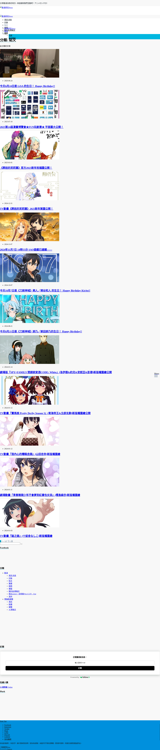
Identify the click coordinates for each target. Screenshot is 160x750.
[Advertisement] (17, 558)
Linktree (7, 737)
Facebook (7, 725)
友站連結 (7, 739)
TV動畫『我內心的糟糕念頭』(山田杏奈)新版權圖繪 (30, 454)
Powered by (74, 677)
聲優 (10, 583)
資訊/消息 (8, 20)
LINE (6, 733)
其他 (10, 596)
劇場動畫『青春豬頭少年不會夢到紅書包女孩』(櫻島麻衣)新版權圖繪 (40, 495)
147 (6, 541)
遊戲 (10, 586)
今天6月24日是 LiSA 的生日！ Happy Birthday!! (27, 86)
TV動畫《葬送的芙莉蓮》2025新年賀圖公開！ (26, 208)
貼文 (6, 25)
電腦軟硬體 (8, 599)
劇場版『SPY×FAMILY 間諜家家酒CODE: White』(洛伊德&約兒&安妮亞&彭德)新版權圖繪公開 (56, 372)
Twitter (6, 729)
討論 (6, 22)
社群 (10, 35)
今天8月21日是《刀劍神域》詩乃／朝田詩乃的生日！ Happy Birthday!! (41, 331)
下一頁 (10, 541)
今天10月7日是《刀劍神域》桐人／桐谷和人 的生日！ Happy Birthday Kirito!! (45, 290)
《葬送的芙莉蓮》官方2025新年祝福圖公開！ (26, 167)
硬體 (10, 607)
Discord (7, 735)
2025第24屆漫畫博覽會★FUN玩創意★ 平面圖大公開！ (31, 127)
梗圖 (10, 589)
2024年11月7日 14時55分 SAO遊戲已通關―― (26, 249)
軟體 (10, 604)
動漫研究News (5, 747)
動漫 (6, 573)
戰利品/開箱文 (9, 30)
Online (6, 687)
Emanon (9, 749)
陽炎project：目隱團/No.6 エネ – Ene (22, 594)
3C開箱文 (12, 610)
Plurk (6, 731)
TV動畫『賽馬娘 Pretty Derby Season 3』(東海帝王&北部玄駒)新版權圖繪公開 (45, 413)
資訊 (10, 602)
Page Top (3, 721)
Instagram (7, 727)
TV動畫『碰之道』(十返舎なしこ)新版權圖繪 (26, 536)
